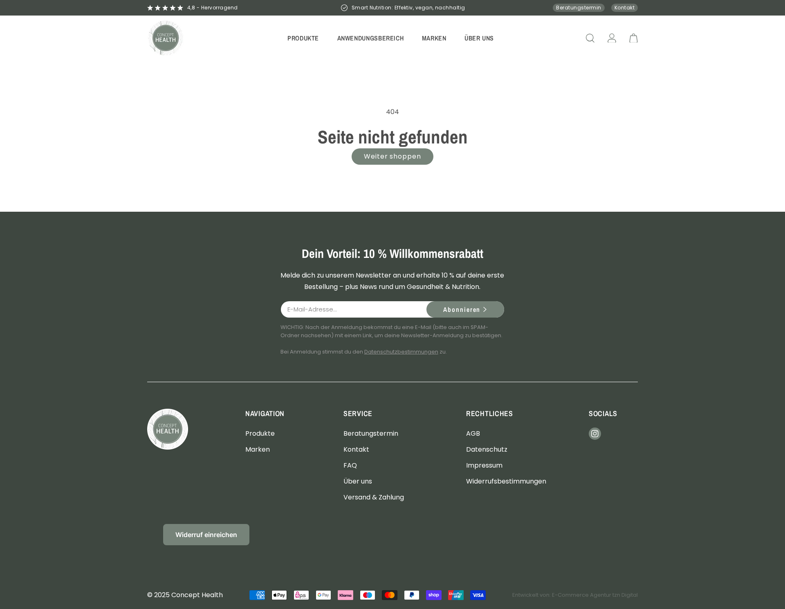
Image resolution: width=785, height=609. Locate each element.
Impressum (484, 465)
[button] (303, 38)
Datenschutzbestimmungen (401, 352)
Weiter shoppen (392, 156)
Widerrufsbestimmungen (506, 481)
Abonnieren (461, 309)
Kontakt (625, 7)
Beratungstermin (578, 7)
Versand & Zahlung (373, 497)
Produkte (260, 433)
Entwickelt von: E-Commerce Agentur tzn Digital (575, 595)
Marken (257, 449)
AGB (473, 433)
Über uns (357, 481)
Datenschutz (486, 449)
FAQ (350, 465)
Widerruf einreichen (206, 535)
